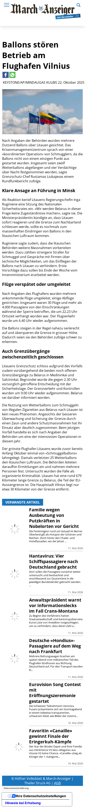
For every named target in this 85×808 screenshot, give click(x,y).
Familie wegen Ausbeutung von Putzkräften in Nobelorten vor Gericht (54, 518)
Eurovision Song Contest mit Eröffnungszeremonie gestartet (55, 693)
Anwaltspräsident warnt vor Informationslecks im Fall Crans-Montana (55, 605)
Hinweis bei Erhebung (23, 803)
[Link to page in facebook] (5, 75)
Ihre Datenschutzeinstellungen (41, 796)
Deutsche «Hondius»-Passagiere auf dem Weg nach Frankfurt (55, 646)
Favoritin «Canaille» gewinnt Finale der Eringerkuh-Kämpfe (50, 736)
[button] (78, 4)
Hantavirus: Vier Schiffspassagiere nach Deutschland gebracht (53, 561)
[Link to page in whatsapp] (12, 75)
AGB (57, 783)
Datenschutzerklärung (16, 788)
